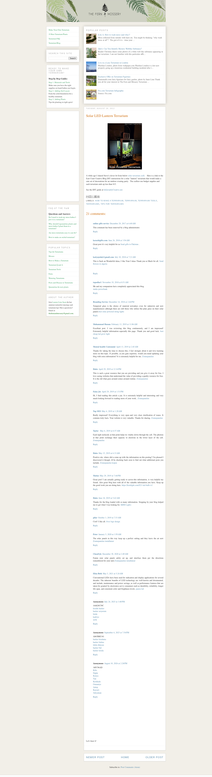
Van (94, 678)
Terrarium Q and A (56, 265)
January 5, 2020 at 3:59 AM (110, 534)
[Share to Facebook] (95, 196)
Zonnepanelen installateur (103, 541)
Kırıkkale (97, 681)
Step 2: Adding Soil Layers (59, 91)
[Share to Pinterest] (98, 196)
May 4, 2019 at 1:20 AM (112, 411)
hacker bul (97, 647)
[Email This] (87, 196)
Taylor (96, 430)
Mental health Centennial (104, 346)
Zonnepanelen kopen (108, 462)
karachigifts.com (100, 240)
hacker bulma (98, 642)
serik (95, 619)
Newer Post (95, 757)
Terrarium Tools (147, 201)
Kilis (95, 670)
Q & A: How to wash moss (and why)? (114, 34)
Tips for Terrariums (112, 204)
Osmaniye (97, 684)
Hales (95, 369)
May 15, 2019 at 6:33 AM (109, 453)
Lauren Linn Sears (59, 302)
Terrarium (131, 201)
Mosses (51, 256)
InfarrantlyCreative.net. (113, 189)
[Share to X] (92, 196)
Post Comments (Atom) (130, 767)
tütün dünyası (98, 644)
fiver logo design (113, 521)
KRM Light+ (126, 504)
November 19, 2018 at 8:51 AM (115, 282)
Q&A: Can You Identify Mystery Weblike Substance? (120, 48)
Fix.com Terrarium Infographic (111, 90)
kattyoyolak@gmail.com (103, 257)
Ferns (51, 274)
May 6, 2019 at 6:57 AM (110, 430)
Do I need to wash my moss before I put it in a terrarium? (62, 218)
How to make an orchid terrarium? (62, 237)
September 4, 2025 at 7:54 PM (116, 632)
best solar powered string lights (111, 311)
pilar (95, 517)
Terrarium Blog (54, 43)
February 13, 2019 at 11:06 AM (124, 324)
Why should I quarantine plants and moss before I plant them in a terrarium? (62, 226)
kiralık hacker (98, 608)
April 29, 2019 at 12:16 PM (110, 369)
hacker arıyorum (99, 611)
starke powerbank (100, 289)
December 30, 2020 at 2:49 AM (115, 554)
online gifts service (101, 223)
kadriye (96, 617)
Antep (95, 687)
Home (125, 757)
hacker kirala (98, 650)
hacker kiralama (99, 639)
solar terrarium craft (136, 175)
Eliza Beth (97, 573)
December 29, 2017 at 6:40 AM (123, 223)
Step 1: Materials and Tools (59, 82)
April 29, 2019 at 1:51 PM (112, 391)
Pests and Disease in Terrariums (61, 282)
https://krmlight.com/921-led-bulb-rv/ (137, 485)
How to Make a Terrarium (109, 201)
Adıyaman (97, 692)
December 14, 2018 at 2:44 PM (121, 301)
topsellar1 (97, 282)
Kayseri (96, 689)
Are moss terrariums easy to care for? (63, 232)
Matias (96, 475)
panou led (140, 588)
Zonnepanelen (148, 356)
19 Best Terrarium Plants (58, 34)
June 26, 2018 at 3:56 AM (119, 240)
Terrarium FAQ (54, 38)
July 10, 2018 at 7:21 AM (125, 257)
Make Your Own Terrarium (59, 30)
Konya (95, 675)
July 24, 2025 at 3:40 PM (114, 601)
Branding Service (100, 301)
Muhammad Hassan (102, 324)
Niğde (95, 673)
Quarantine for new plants (59, 287)
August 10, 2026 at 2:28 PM (115, 663)
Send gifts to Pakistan (130, 244)
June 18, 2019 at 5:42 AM (109, 498)
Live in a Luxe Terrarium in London (113, 62)
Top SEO (97, 411)
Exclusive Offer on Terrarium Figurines (114, 76)
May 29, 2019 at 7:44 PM (110, 475)
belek (95, 614)
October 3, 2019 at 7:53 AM (109, 517)
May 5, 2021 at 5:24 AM (113, 573)
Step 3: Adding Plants (57, 99)
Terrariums (92, 204)
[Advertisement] (64, 156)
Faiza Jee (97, 391)
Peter (95, 534)
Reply (95, 231)
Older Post (154, 757)
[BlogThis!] (90, 196)
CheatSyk (97, 553)
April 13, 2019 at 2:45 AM (127, 346)
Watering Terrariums (56, 278)
